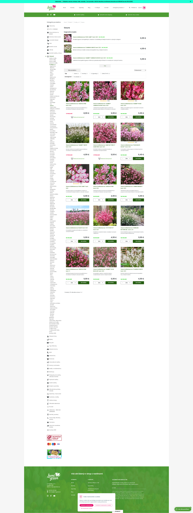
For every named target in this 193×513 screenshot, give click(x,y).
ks (99, 117)
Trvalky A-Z (77, 22)
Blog (72, 492)
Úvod (65, 22)
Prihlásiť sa (134, 7)
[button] (190, 508)
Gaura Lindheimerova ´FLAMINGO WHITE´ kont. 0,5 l (87, 47)
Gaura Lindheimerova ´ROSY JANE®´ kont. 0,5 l (85, 37)
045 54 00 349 (52, 490)
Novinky (72, 7)
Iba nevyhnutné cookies (86, 508)
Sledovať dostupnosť (78, 117)
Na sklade (77, 77)
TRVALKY (70, 22)
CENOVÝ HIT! (106, 73)
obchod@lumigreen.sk (54, 492)
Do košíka (111, 117)
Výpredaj (81, 7)
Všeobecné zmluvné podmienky (93, 489)
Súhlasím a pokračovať (86, 505)
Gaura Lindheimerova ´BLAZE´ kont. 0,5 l (77, 228)
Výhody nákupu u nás (93, 482)
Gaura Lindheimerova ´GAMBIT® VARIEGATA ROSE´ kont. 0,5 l (89, 58)
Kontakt (73, 495)
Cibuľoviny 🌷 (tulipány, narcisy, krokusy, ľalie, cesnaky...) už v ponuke (74, 1)
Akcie (64, 7)
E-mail (114, 488)
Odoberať (117, 511)
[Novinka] (132, 259)
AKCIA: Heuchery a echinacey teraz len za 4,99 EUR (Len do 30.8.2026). (113, 1)
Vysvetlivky (91, 486)
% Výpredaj (94, 73)
